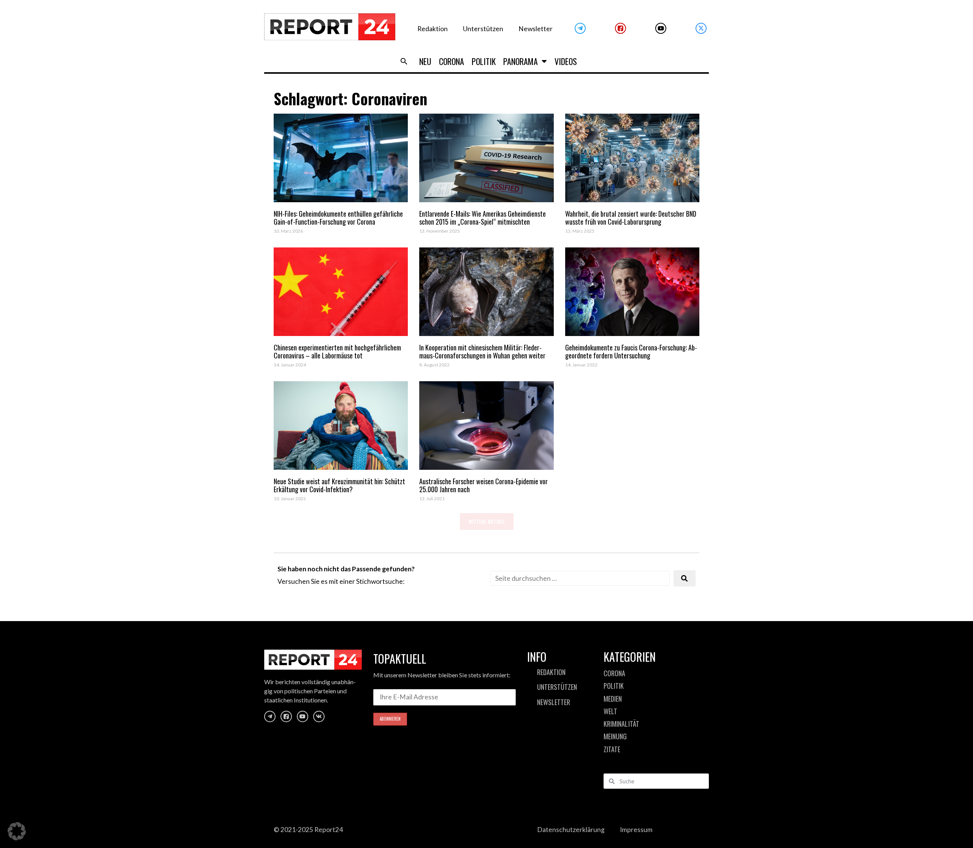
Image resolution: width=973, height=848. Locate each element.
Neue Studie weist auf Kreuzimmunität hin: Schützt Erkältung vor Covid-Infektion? (339, 485)
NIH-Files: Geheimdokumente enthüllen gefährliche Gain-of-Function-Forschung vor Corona (338, 218)
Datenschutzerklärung (571, 830)
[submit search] (684, 578)
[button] (404, 61)
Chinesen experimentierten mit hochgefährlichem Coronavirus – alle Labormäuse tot (337, 351)
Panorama (520, 61)
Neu (425, 61)
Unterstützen (483, 29)
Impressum (636, 830)
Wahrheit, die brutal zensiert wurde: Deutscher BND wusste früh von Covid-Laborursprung (630, 218)
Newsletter (535, 29)
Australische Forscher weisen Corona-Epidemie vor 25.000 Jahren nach (483, 485)
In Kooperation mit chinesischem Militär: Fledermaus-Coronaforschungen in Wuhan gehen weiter (482, 351)
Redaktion (432, 29)
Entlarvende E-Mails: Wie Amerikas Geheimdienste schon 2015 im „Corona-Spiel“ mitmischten (482, 218)
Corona (451, 61)
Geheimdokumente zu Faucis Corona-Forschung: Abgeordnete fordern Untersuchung (631, 351)
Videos (566, 61)
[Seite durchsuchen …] (580, 578)
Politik (484, 61)
